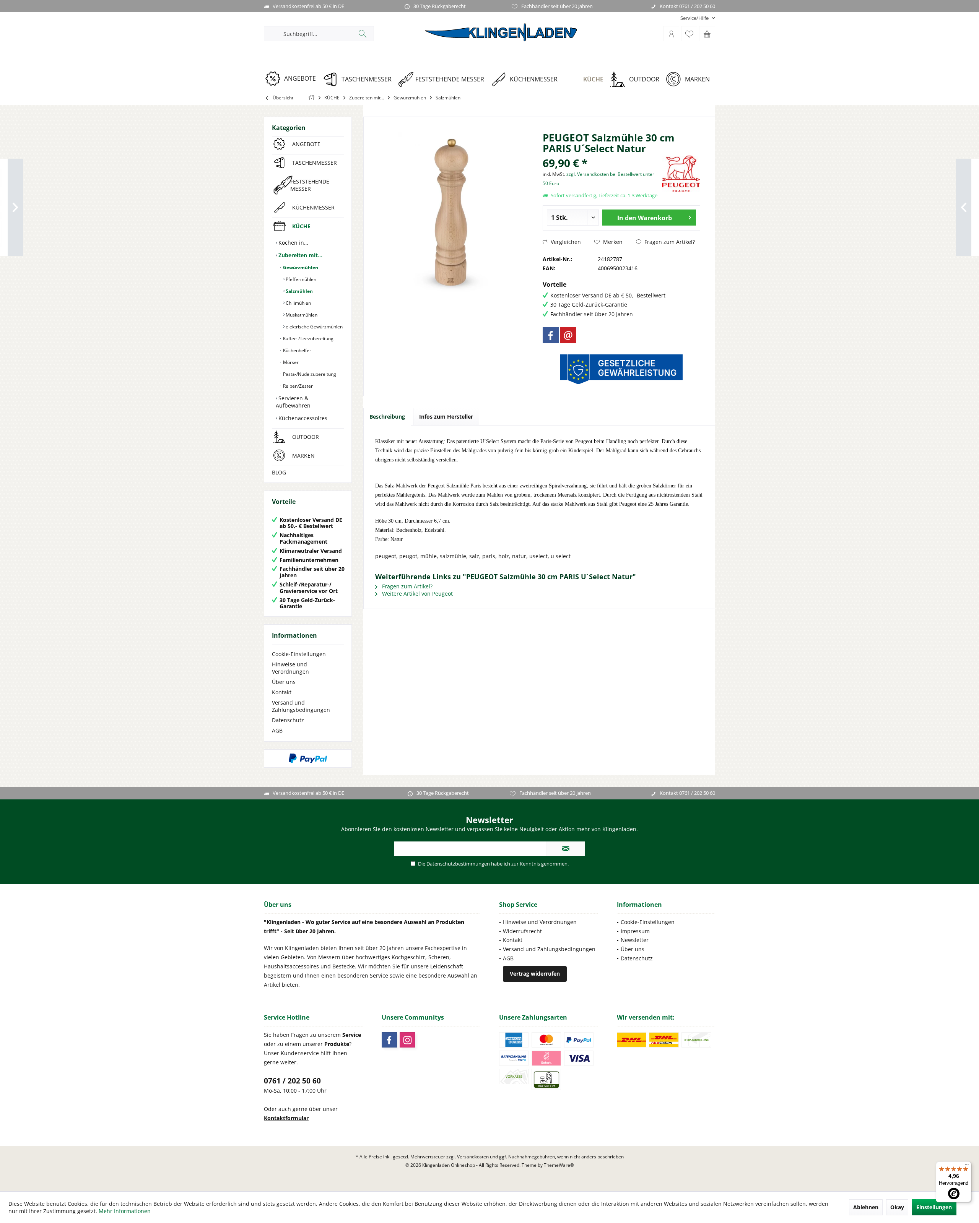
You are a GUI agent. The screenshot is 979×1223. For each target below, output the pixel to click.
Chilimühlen (298, 303)
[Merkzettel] (689, 33)
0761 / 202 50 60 (292, 1081)
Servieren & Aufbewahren (293, 402)
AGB (277, 730)
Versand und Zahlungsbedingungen (301, 706)
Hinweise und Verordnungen (290, 668)
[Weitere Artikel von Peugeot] (681, 174)
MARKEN (303, 455)
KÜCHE (301, 226)
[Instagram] (407, 1040)
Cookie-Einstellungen (299, 654)
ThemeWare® (559, 1165)
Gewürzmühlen (300, 267)
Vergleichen (565, 241)
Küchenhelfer (296, 350)
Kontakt (281, 692)
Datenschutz (288, 720)
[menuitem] (695, 18)
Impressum (635, 931)
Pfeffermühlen (300, 279)
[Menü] (966, 1166)
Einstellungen (934, 1207)
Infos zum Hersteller (446, 416)
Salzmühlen (299, 291)
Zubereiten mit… (299, 255)
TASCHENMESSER (314, 162)
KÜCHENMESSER (313, 207)
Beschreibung (387, 416)
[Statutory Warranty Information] (621, 369)
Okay (897, 1207)
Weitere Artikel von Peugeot (417, 593)
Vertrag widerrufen (535, 973)
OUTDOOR (305, 436)
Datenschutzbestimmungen (458, 863)
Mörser (290, 362)
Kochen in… (292, 242)
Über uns (284, 681)
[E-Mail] (568, 335)
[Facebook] (551, 335)
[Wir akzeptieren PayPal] (308, 758)
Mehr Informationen (125, 1211)
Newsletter (635, 940)
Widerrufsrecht (522, 931)
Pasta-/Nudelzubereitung (309, 374)
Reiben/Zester (297, 386)
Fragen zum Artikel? (669, 241)
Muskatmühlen (301, 315)
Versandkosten (473, 1156)
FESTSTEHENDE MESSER (309, 185)
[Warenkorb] (707, 33)
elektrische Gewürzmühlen (314, 326)
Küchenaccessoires (302, 418)
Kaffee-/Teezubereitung (307, 338)
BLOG (279, 472)
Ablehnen (865, 1207)
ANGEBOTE (306, 144)
